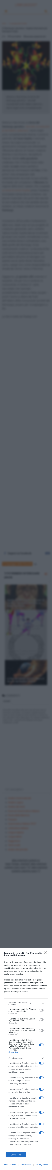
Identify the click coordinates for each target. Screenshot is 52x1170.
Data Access (26, 1165)
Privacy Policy (42, 1165)
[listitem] (26, 1003)
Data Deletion (10, 1165)
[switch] (41, 1010)
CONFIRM (16, 1155)
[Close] (46, 953)
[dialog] (26, 1059)
